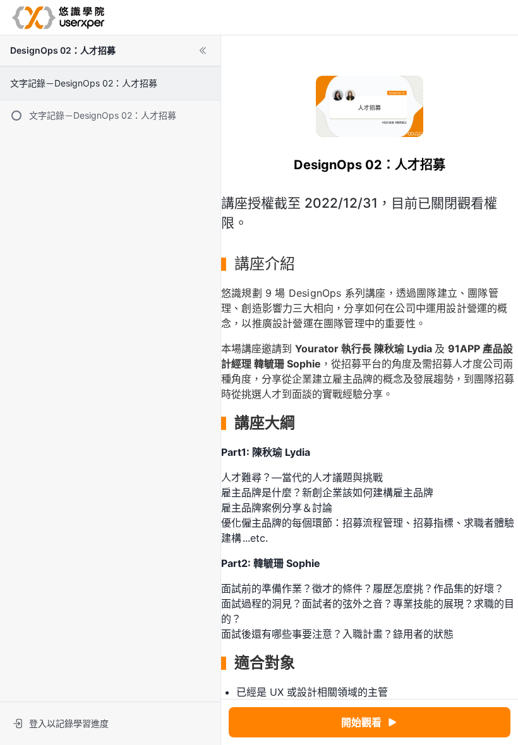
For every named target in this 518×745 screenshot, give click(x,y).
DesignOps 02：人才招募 (63, 50)
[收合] (202, 50)
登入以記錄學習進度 (69, 723)
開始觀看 (361, 722)
